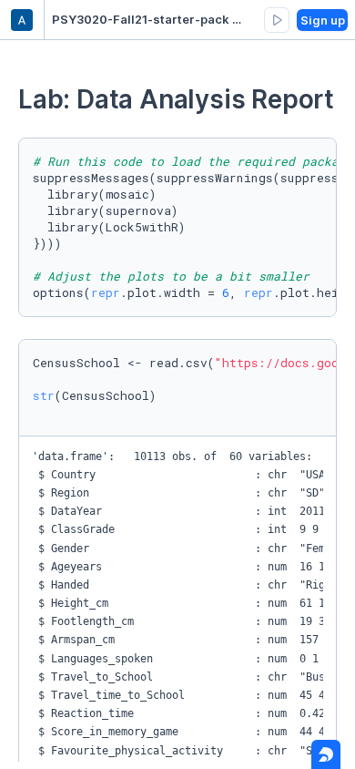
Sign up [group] (322, 20)
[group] (276, 20)
